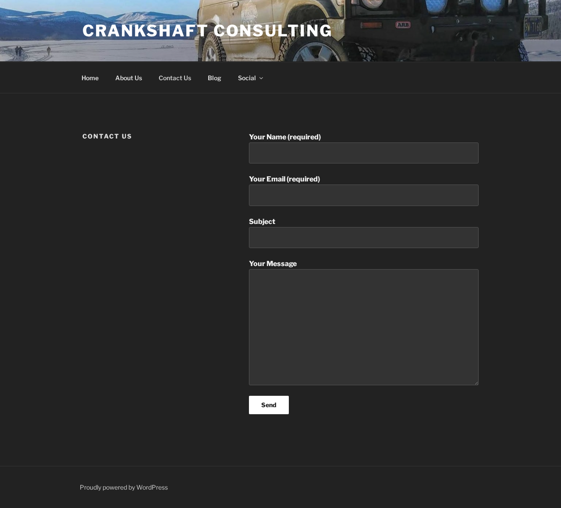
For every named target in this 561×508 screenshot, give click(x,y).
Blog (214, 78)
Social (247, 78)
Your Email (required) (284, 179)
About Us (128, 78)
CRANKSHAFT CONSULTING (207, 30)
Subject (262, 221)
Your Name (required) (285, 137)
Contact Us (175, 78)
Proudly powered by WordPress (124, 487)
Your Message (273, 263)
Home (90, 78)
